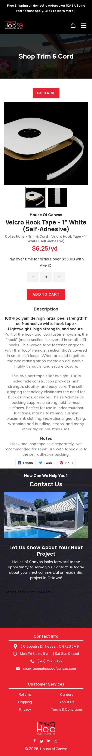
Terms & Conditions (67, 709)
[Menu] (83, 25)
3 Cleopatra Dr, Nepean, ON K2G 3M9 (50, 646)
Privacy (25, 709)
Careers (66, 694)
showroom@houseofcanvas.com (49, 668)
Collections (15, 236)
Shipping (25, 702)
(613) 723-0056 (49, 661)
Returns (25, 694)
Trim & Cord (38, 236)
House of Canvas (54, 748)
